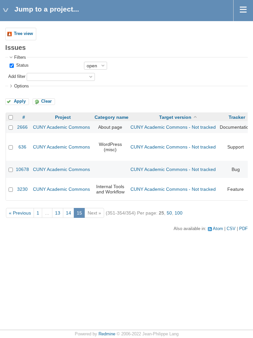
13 (57, 213)
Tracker (237, 117)
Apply (20, 101)
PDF (243, 228)
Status (22, 65)
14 (68, 213)
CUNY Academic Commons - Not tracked (173, 127)
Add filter (16, 76)
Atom (218, 228)
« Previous (20, 213)
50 (169, 213)
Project (63, 117)
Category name (111, 117)
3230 (22, 189)
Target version (175, 117)
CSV (231, 228)
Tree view (23, 33)
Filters (20, 57)
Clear (46, 101)
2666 (22, 127)
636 (22, 147)
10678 (22, 169)
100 (179, 213)
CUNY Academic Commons (61, 127)
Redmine (106, 334)
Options (21, 86)
